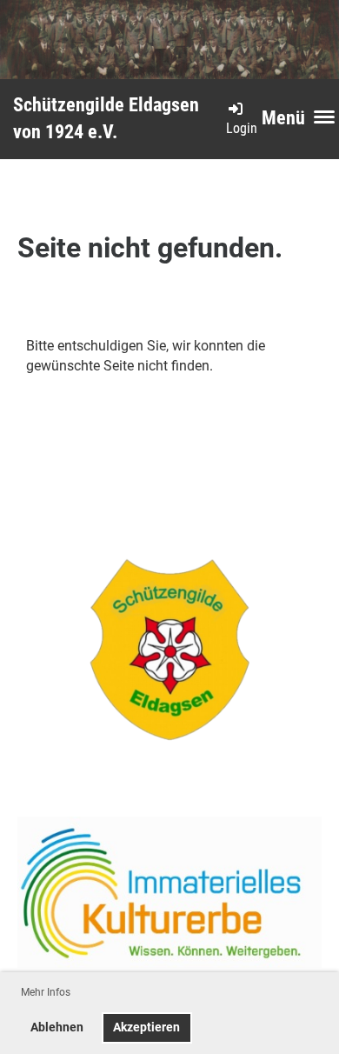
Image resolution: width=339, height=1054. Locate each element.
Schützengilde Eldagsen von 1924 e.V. (106, 118)
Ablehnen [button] (56, 1027)
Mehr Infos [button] (45, 992)
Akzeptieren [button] (146, 1027)
